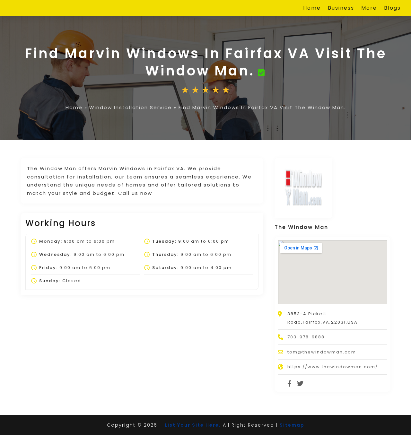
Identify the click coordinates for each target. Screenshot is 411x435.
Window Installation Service (130, 107)
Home (312, 9)
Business (341, 9)
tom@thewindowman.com (321, 352)
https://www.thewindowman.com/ (332, 367)
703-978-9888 (306, 337)
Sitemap (292, 425)
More (369, 9)
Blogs (392, 9)
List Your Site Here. (193, 425)
